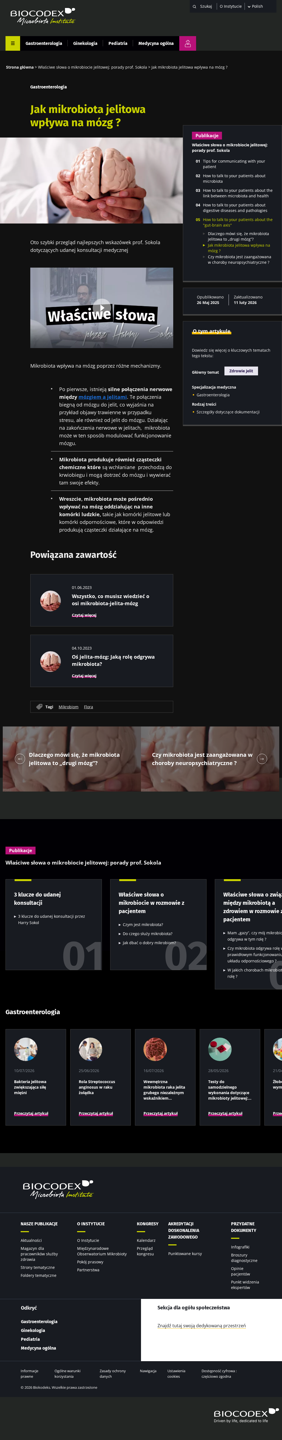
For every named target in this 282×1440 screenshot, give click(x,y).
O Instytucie (231, 6)
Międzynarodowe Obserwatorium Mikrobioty (102, 1251)
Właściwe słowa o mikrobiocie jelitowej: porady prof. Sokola (92, 67)
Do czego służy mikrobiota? (147, 933)
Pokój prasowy (90, 1261)
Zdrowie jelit (241, 370)
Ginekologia (85, 43)
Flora (88, 706)
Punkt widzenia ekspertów (245, 1284)
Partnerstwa (88, 1269)
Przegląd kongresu (145, 1251)
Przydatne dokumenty (243, 1227)
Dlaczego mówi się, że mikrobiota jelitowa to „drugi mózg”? (238, 236)
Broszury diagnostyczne (244, 1257)
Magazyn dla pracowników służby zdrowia (39, 1254)
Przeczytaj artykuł (31, 1113)
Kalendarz (146, 1240)
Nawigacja (148, 1370)
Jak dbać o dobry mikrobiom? (149, 942)
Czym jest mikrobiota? (143, 924)
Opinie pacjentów (240, 1271)
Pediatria (118, 43)
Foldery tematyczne (38, 1275)
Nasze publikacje (39, 1223)
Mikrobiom (68, 706)
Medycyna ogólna (156, 43)
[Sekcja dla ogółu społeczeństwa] (187, 43)
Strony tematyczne (38, 1267)
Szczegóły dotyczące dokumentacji (228, 411)
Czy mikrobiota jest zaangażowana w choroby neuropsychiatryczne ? (239, 259)
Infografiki (240, 1247)
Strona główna (20, 67)
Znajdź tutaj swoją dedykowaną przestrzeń (202, 1326)
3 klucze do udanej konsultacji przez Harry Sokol (51, 919)
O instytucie (91, 1223)
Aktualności (31, 1240)
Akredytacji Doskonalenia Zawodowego (183, 1230)
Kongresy (148, 1223)
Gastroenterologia (44, 43)
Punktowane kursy (185, 1253)
